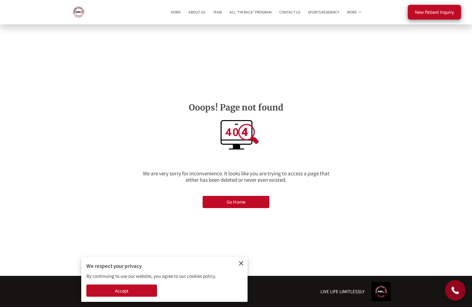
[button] (455, 290)
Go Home (236, 202)
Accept (122, 291)
